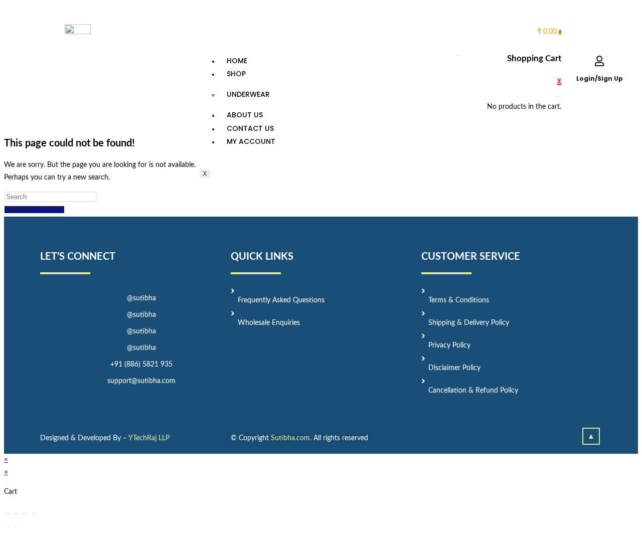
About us (245, 115)
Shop (236, 74)
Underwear (248, 94)
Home (237, 61)
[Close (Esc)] (7, 513)
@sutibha (141, 298)
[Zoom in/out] (34, 513)
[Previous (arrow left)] (7, 526)
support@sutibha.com (141, 381)
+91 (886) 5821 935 (141, 364)
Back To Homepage (34, 209)
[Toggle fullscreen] (25, 513)
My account (251, 141)
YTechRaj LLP (149, 438)
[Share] (16, 513)
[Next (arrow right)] (16, 526)
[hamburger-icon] (458, 56)
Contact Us (250, 128)
